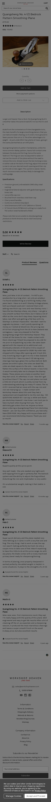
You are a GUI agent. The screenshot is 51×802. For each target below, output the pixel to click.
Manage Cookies (13, 796)
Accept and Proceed (35, 796)
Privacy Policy (40, 790)
